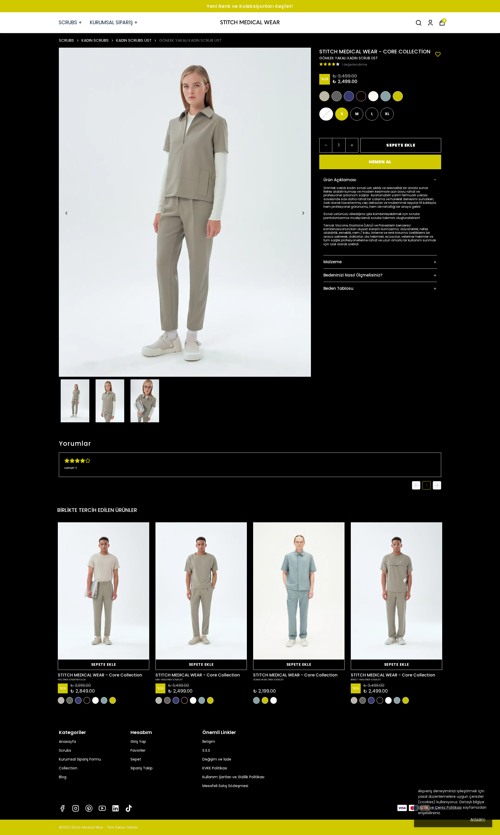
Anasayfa (67, 741)
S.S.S (206, 750)
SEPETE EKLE (400, 145)
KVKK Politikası (214, 768)
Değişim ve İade (216, 759)
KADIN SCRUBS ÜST (134, 40)
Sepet (135, 759)
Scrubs (65, 750)
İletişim (208, 741)
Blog (62, 777)
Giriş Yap (138, 741)
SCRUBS (66, 40)
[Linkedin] (115, 808)
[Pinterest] (88, 808)
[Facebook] (62, 808)
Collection (68, 768)
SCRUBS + (70, 22)
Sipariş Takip (141, 768)
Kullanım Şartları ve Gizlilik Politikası (233, 777)
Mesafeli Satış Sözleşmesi (225, 785)
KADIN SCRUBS (95, 40)
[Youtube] (102, 808)
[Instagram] (75, 808)
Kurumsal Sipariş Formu (80, 759)
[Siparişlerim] (430, 23)
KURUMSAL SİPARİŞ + (114, 22)
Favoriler (138, 750)
